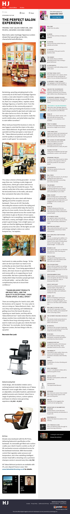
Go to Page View (56, 17)
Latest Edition (13, 7)
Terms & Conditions (54, 503)
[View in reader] (43, 19)
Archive (22, 7)
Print (23, 13)
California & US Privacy (44, 503)
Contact (28, 503)
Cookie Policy (63, 503)
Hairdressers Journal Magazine (59, 501)
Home (4, 7)
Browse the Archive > (56, 437)
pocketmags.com (61, 509)
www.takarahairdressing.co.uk (13, 469)
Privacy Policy (34, 503)
